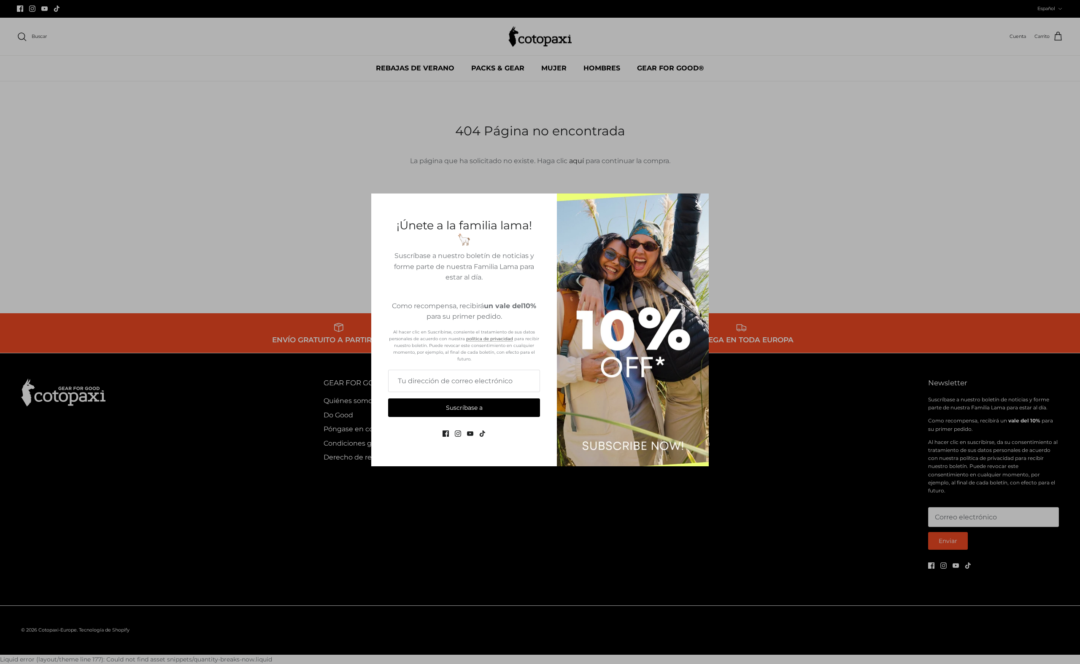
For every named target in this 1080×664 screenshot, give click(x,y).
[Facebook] (446, 433)
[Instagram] (458, 433)
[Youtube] (470, 433)
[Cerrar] (698, 204)
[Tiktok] (482, 433)
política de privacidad (489, 338)
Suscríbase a (464, 407)
